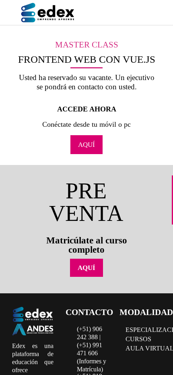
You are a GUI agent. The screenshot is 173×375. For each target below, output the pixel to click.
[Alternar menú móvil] (152, 14)
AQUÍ (86, 144)
